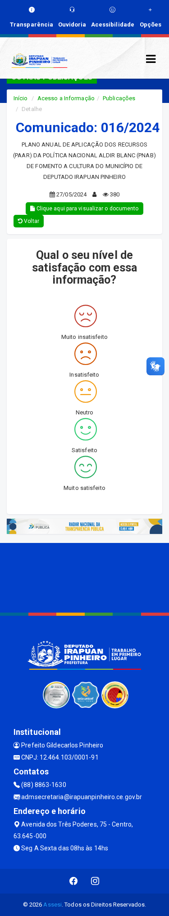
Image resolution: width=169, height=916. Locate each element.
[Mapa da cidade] (84, 576)
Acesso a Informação (66, 98)
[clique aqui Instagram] (95, 881)
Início (21, 98)
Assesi (52, 904)
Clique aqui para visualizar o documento (87, 208)
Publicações (119, 98)
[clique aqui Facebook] (74, 881)
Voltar (31, 221)
